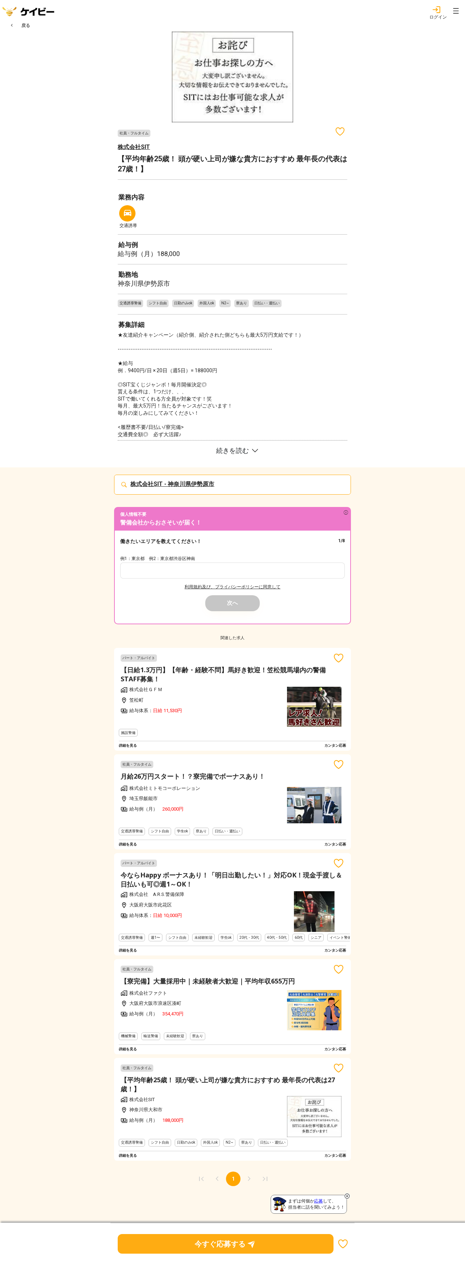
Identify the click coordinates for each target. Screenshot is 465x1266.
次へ (232, 603)
